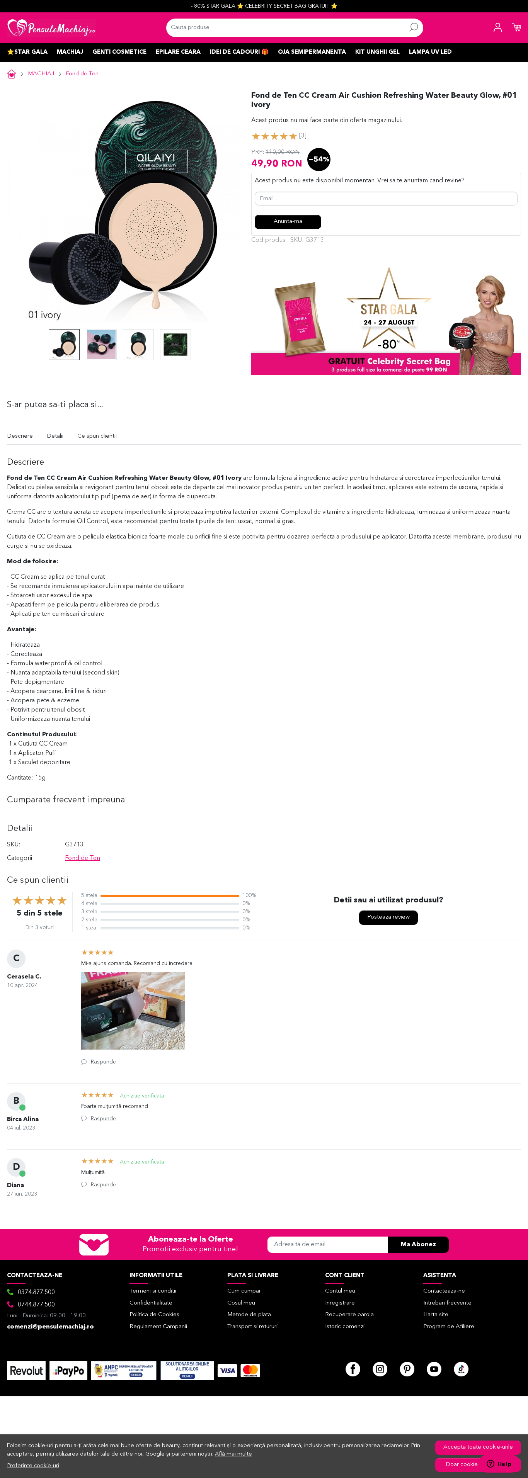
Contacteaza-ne (444, 1291)
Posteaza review (388, 917)
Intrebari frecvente (447, 1303)
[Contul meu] (497, 27)
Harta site (435, 1315)
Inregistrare (340, 1303)
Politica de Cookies (154, 1315)
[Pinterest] (407, 1369)
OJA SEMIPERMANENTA (312, 52)
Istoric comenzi (344, 1327)
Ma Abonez (418, 1245)
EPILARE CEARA (178, 52)
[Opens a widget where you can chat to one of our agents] (499, 1464)
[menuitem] (64, 344)
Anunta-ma (288, 221)
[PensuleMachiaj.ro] (51, 27)
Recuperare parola (349, 1315)
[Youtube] (434, 1369)
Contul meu (340, 1291)
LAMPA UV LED (430, 52)
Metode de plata (249, 1315)
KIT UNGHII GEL (377, 52)
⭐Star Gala (27, 52)
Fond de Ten (82, 74)
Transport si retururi (252, 1327)
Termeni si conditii (152, 1291)
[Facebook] (352, 1369)
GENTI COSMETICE (119, 52)
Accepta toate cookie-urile (478, 1447)
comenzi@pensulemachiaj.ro (50, 1327)
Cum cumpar (244, 1291)
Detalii (55, 436)
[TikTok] (461, 1369)
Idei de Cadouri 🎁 (239, 52)
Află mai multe (233, 1454)
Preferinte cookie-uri (33, 1466)
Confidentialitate (150, 1303)
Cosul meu (241, 1303)
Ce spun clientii (97, 436)
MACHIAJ (70, 52)
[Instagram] (379, 1369)
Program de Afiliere (448, 1327)
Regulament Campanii (158, 1327)
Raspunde (103, 1062)
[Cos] (516, 27)
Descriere (20, 436)
